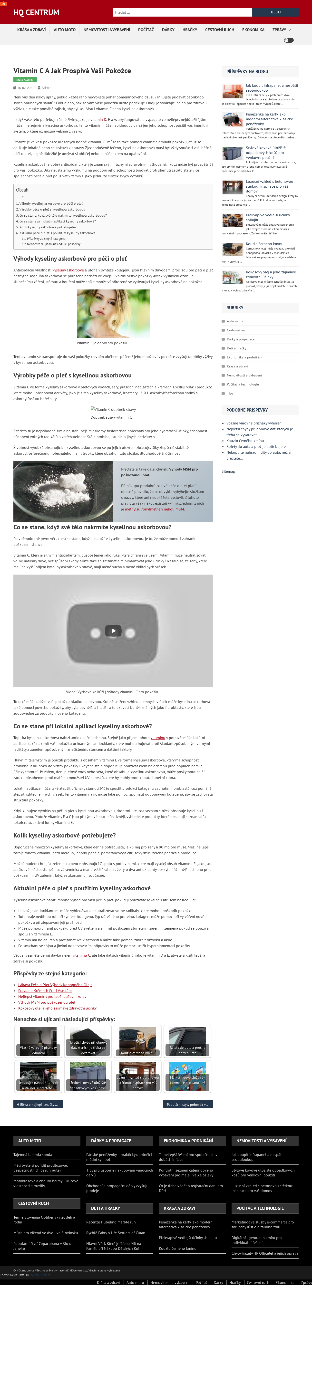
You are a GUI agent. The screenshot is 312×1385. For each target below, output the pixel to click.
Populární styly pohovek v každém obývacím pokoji (190, 1104)
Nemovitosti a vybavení (107, 29)
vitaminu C (81, 955)
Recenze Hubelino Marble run (111, 1222)
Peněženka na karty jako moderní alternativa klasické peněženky (269, 119)
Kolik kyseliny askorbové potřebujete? (48, 227)
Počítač (146, 29)
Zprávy (279, 29)
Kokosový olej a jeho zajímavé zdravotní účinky (57, 1008)
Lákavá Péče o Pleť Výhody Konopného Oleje (55, 984)
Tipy (230, 393)
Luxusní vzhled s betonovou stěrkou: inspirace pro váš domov (269, 186)
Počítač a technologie (243, 384)
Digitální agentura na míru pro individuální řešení (257, 1240)
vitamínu (158, 737)
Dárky (168, 29)
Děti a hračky (236, 348)
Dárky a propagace (240, 339)
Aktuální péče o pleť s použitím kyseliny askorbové (57, 233)
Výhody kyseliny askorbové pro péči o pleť (51, 203)
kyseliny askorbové (68, 270)
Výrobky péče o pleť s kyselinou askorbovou (52, 209)
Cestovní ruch (219, 29)
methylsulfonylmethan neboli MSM (154, 509)
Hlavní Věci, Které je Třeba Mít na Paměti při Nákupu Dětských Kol (113, 1246)
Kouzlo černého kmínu (264, 243)
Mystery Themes (40, 1275)
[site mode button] (289, 40)
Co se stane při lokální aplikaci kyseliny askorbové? (58, 221)
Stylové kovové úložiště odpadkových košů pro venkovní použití (266, 152)
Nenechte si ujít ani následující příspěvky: (54, 244)
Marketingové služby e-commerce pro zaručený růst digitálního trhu (263, 1224)
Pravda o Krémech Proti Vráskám (45, 990)
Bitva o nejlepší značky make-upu (41, 1104)
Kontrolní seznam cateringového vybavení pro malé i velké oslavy (186, 1172)
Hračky (190, 29)
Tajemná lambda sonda (32, 1154)
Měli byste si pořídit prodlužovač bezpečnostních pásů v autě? (40, 1168)
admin (46, 88)
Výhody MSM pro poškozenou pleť (46, 1002)
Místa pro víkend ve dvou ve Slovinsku (46, 1232)
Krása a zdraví (31, 29)
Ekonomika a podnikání (244, 357)
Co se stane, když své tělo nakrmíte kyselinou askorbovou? (63, 215)
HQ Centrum (36, 12)
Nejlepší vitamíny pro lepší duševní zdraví (53, 996)
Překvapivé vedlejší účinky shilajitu (188, 1237)
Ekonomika (253, 29)
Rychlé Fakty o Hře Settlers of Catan (115, 1232)
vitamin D (98, 119)
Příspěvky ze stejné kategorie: (46, 239)
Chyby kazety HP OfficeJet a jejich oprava (265, 1253)
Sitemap (228, 471)
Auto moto (65, 29)
